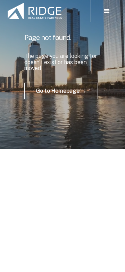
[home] (46, 11)
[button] (107, 11)
